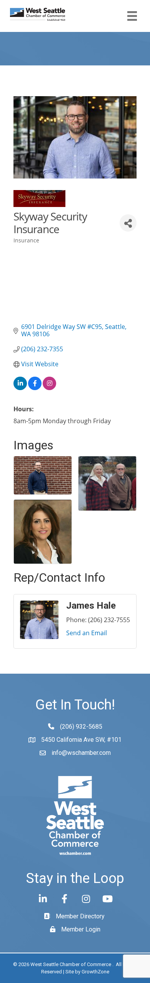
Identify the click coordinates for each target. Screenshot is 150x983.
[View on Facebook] (35, 388)
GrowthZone (95, 972)
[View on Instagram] (49, 388)
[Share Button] (128, 223)
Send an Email (86, 633)
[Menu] (132, 16)
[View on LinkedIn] (20, 388)
